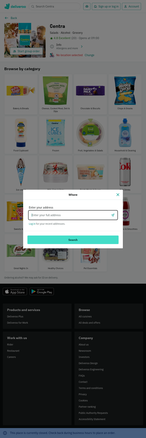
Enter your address (41, 207)
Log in (32, 223)
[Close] (118, 195)
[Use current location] (113, 215)
